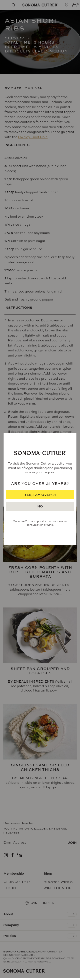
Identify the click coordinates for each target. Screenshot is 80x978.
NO (40, 506)
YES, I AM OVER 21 (40, 494)
